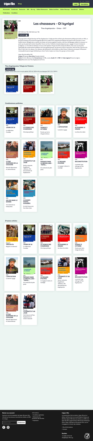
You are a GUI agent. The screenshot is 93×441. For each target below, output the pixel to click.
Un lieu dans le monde (11, 201)
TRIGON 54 (10, 244)
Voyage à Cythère (43, 128)
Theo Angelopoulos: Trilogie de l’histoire (19, 66)
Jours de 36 (10, 127)
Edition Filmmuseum (42, 9)
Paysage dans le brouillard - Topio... (46, 163)
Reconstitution (81, 161)
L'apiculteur (62, 127)
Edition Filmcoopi (65, 9)
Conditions (14, 13)
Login (76, 4)
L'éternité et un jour (29, 161)
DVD (28, 9)
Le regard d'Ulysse (62, 162)
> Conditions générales (38, 415)
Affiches (81, 9)
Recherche (22, 9)
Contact (87, 1)
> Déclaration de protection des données (38, 417)
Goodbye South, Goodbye (26, 201)
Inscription (84, 4)
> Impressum (35, 420)
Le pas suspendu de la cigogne (12, 163)
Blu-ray (33, 9)
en (83, 1)
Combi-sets (14, 9)
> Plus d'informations (67, 427)
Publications (6, 13)
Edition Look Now (54, 9)
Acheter (22, 35)
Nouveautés (6, 9)
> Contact (64, 429)
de (80, 1)
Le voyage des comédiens (28, 128)
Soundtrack (74, 9)
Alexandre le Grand (80, 128)
